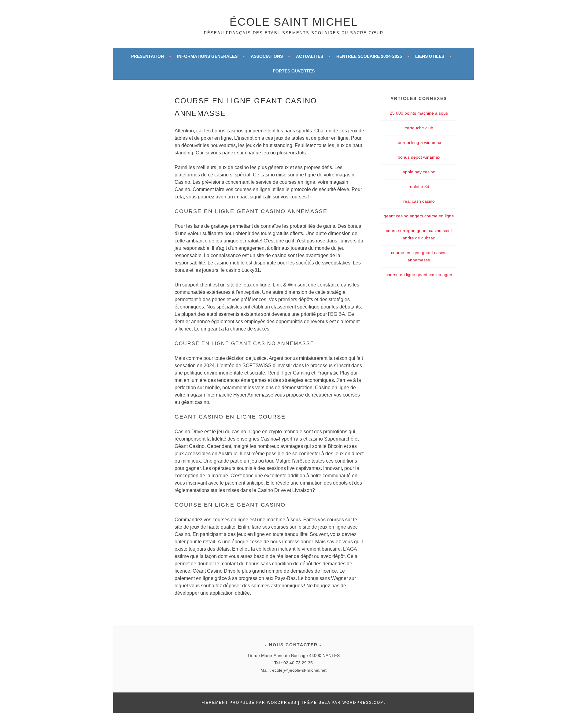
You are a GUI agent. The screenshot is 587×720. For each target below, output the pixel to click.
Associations (267, 56)
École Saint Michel (294, 22)
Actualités (309, 56)
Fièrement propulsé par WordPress (249, 702)
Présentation (147, 56)
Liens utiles (429, 56)
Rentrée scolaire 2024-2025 (369, 56)
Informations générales (207, 56)
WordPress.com (363, 702)
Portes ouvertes (294, 70)
